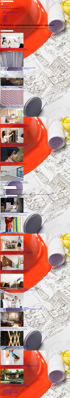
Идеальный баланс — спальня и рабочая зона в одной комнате (15, 270)
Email (2, 188)
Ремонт (5, 20)
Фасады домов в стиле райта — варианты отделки (12, 105)
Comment (3, 195)
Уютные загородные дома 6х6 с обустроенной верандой (14, 384)
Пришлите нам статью (8, 389)
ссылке (47, 194)
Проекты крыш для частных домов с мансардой (12, 86)
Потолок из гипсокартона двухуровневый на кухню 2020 (14, 181)
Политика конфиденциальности (10, 12)
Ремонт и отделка (5, 6)
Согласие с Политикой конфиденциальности (11, 189)
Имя (2, 186)
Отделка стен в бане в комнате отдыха (9, 213)
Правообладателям (7, 390)
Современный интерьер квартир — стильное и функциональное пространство (19, 289)
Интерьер (5, 16)
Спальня (5, 21)
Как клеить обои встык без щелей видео (10, 232)
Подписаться (3, 197)
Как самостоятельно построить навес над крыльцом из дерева (15, 346)
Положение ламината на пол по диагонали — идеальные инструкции (17, 251)
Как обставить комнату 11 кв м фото (9, 327)
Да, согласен (7, 192)
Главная (5, 15)
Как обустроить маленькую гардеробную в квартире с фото (14, 143)
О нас (4, 10)
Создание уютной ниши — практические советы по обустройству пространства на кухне (21, 308)
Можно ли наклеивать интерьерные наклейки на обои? (13, 48)
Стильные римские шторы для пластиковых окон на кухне (14, 124)
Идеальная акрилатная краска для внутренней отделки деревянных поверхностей (20, 365)
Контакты (5, 13)
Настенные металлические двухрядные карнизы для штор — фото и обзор (18, 67)
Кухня (4, 18)
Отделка (5, 19)
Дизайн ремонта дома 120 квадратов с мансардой (12, 162)
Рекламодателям (7, 393)
